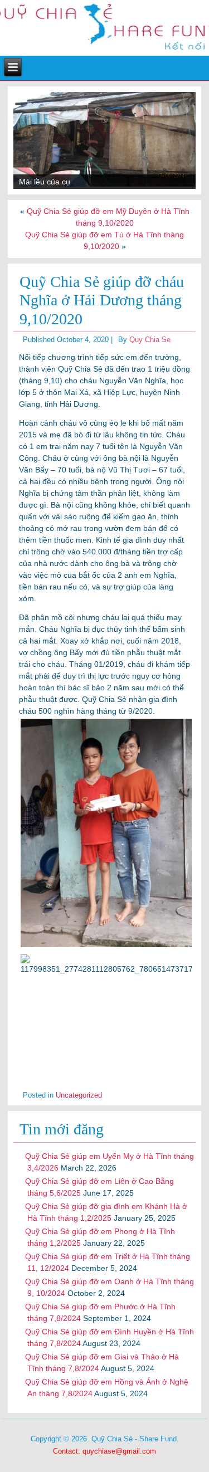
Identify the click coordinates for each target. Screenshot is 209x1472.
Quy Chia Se (150, 339)
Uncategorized (79, 1095)
